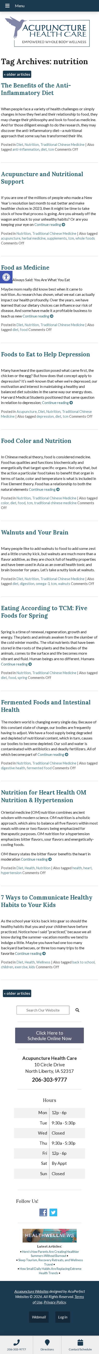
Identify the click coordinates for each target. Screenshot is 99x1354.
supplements (57, 238)
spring (22, 678)
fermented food (39, 768)
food (24, 330)
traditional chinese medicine (55, 503)
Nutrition (32, 145)
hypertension (11, 873)
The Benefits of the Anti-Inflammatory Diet (36, 89)
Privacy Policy (55, 1302)
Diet (20, 145)
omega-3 (43, 584)
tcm (51, 149)
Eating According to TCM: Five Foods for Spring (44, 611)
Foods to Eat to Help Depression (45, 354)
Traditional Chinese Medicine (62, 145)
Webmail (39, 1317)
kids (32, 967)
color (5, 503)
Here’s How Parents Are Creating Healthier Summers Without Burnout (50, 1254)
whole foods (85, 238)
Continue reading (48, 225)
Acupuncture (27, 412)
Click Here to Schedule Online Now (50, 1035)
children (7, 967)
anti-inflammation (25, 149)
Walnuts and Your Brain (34, 532)
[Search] (77, 1010)
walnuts (64, 584)
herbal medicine (34, 238)
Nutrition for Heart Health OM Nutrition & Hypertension (43, 796)
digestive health (13, 768)
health (77, 868)
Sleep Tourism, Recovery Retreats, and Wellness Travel (50, 1262)
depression (45, 416)
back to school (83, 962)
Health (30, 868)
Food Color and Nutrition (36, 441)
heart (87, 868)
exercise (21, 967)
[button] (6, 277)
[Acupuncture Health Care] (49, 32)
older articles (17, 74)
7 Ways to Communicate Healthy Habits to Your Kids (47, 901)
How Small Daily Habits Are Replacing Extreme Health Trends (50, 1271)
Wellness (43, 962)
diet (44, 149)
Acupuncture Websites (31, 1291)
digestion (27, 584)
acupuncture (10, 238)
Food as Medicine (25, 267)
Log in (62, 1317)
